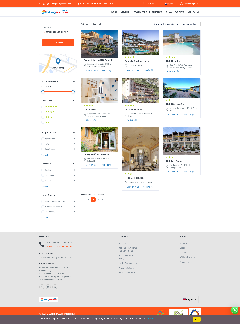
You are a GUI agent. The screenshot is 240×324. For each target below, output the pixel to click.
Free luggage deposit (53, 207)
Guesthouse (50, 149)
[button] (45, 155)
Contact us (193, 12)
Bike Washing (50, 212)
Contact (183, 252)
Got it (197, 319)
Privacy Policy (186, 262)
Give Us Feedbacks (127, 272)
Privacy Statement (127, 268)
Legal (182, 248)
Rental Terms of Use (127, 263)
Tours (114, 12)
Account (184, 243)
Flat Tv (48, 180)
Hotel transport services (55, 201)
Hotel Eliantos (173, 61)
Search (59, 43)
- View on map (91, 70)
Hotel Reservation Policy (126, 257)
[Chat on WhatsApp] (235, 310)
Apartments (50, 139)
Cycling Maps (140, 12)
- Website (105, 70)
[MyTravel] (49, 299)
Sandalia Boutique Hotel (137, 61)
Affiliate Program (187, 257)
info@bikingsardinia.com (62, 4)
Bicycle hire (49, 175)
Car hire (48, 170)
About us (179, 12)
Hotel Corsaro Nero (176, 104)
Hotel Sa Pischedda (135, 178)
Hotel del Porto (174, 161)
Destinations (155, 12)
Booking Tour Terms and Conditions (127, 249)
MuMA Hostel (90, 109)
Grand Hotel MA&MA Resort (98, 60)
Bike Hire (125, 12)
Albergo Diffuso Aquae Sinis (98, 154)
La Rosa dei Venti (133, 109)
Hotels (168, 12)
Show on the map (162, 24)
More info (150, 318)
